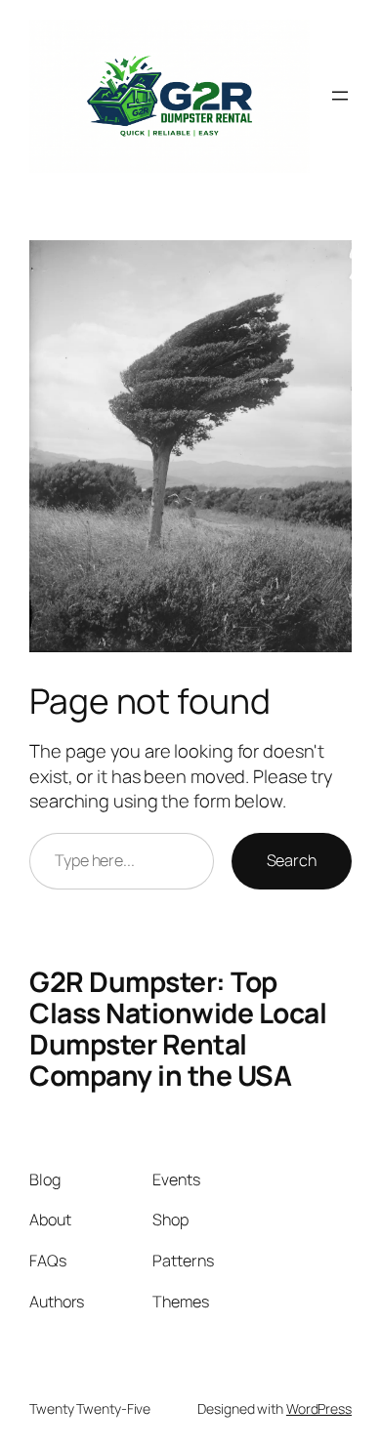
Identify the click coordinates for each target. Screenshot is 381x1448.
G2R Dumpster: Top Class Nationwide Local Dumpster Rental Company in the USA (177, 1028)
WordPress (319, 1408)
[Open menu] (340, 95)
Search (292, 860)
